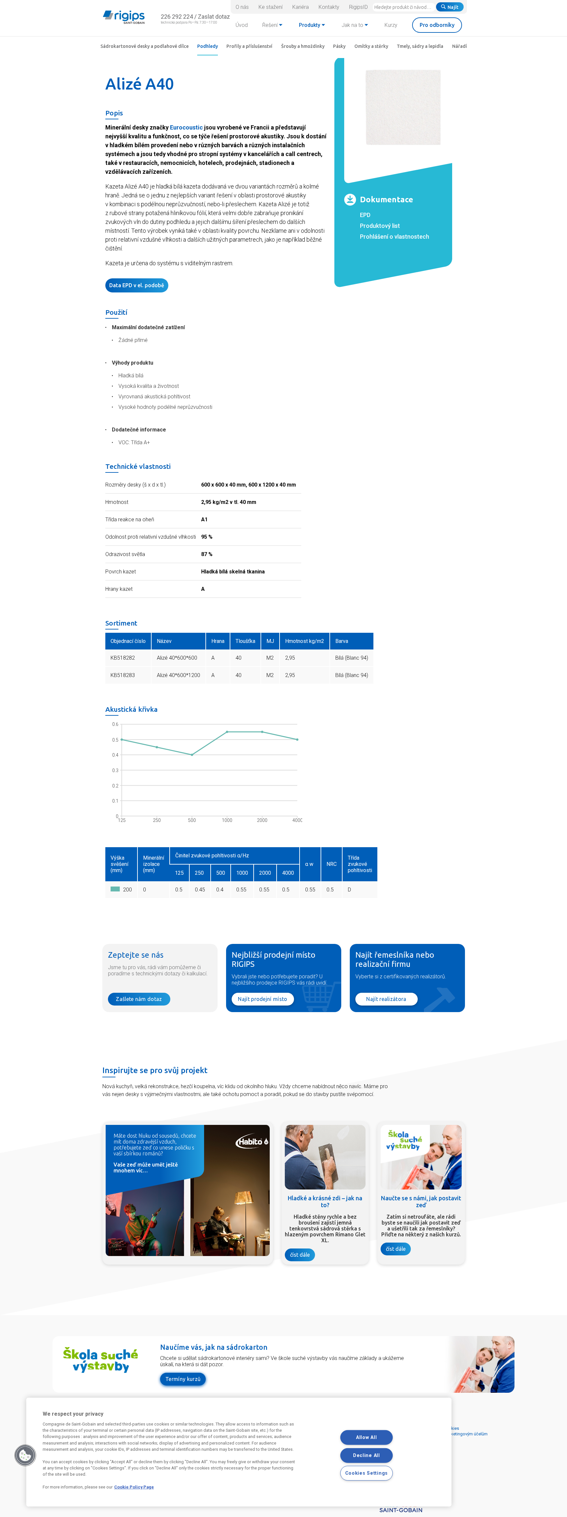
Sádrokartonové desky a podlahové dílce (144, 46)
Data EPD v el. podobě (136, 285)
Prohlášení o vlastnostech (394, 236)
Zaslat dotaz (214, 16)
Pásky (339, 46)
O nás (242, 7)
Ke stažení (271, 7)
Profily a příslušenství (249, 46)
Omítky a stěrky (371, 46)
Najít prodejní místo (262, 999)
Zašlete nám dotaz (139, 999)
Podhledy (207, 46)
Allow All (366, 1437)
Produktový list (380, 225)
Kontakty (329, 7)
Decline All (366, 1455)
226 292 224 (177, 16)
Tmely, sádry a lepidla (420, 46)
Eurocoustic (186, 127)
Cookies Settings (366, 1473)
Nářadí (459, 46)
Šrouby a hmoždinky (303, 46)
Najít (453, 7)
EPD (365, 214)
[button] (25, 1455)
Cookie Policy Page (134, 1487)
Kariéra (300, 7)
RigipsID (358, 7)
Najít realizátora (386, 999)
